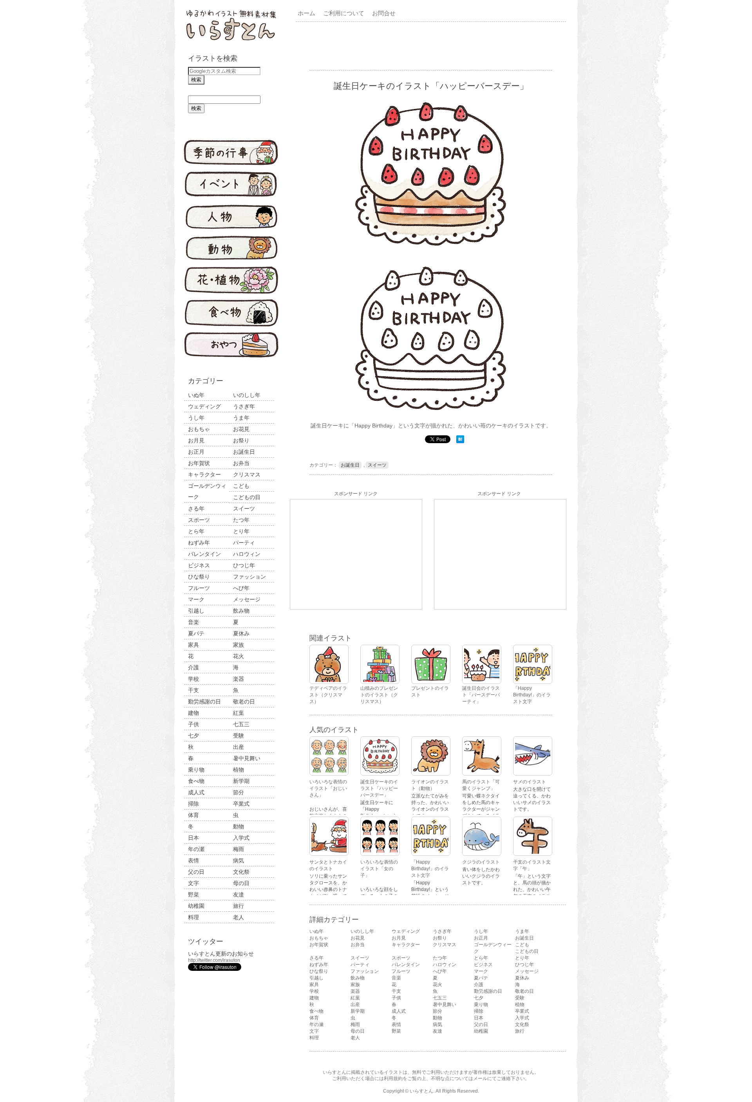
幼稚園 (196, 906)
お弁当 (241, 463)
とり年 (241, 531)
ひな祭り (199, 577)
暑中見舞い (246, 758)
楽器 (238, 679)
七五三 (241, 724)
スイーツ (244, 508)
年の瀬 (196, 849)
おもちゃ (199, 429)
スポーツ (199, 520)
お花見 (241, 429)
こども (241, 486)
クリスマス (246, 474)
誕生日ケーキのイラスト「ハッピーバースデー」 (379, 788)
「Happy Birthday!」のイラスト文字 (430, 868)
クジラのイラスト (481, 862)
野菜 (193, 894)
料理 (193, 917)
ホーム (306, 13)
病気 (238, 860)
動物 (238, 826)
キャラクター (204, 474)
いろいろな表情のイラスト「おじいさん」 (328, 788)
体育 (193, 815)
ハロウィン (246, 554)
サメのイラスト (529, 782)
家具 (193, 645)
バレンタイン (204, 554)
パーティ (244, 542)
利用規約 (393, 1078)
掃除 (193, 804)
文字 (193, 883)
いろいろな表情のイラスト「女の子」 (379, 868)
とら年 (196, 531)
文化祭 (241, 872)
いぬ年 (196, 395)
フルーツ (199, 588)
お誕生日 (244, 452)
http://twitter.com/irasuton (214, 960)
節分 (238, 792)
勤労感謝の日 (204, 701)
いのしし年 (246, 395)
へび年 (241, 588)
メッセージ (246, 599)
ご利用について (343, 13)
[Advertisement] (432, 45)
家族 (238, 645)
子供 (193, 724)
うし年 (196, 418)
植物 (238, 770)
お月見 (196, 440)
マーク (196, 599)
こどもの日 (246, 497)
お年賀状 (199, 463)
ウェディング (204, 406)
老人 (238, 917)
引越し (196, 611)
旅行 (238, 906)
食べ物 (196, 781)
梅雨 (238, 849)
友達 (238, 894)
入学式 (241, 838)
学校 (193, 679)
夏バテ (196, 633)
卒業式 (241, 804)
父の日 (196, 872)
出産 (238, 747)
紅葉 (238, 713)
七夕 (193, 735)
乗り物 (196, 770)
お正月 (196, 452)
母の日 (241, 883)
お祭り (241, 440)
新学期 (241, 781)
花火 (238, 656)
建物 (193, 713)
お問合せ (384, 13)
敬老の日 (244, 701)
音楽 (193, 622)
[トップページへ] (231, 41)
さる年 (196, 508)
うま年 (241, 418)
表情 (193, 860)
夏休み (241, 633)
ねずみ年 (199, 542)
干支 (193, 690)
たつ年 (241, 520)
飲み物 (241, 611)
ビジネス (199, 565)
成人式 (196, 792)
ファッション (249, 577)
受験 (238, 735)
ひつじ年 (244, 565)
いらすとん (421, 1091)
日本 (193, 838)
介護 (193, 667)
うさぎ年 (244, 406)
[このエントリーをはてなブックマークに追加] (460, 441)
